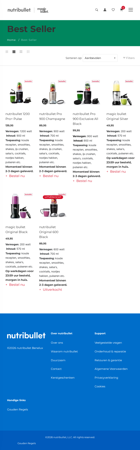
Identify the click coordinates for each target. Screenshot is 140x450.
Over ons (57, 342)
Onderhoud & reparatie (110, 351)
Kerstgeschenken (63, 377)
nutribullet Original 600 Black (48, 232)
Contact (56, 369)
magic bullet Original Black (16, 229)
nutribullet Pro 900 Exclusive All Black (85, 119)
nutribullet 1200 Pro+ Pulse (17, 116)
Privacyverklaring (106, 377)
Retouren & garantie (108, 360)
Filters (130, 58)
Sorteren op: (74, 58)
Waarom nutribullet (64, 351)
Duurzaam (58, 360)
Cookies (100, 386)
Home (11, 40)
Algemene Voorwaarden (111, 369)
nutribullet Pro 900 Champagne (52, 116)
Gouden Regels (17, 409)
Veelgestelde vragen (108, 342)
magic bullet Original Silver (117, 116)
